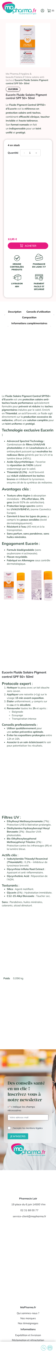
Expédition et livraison (28, 1335)
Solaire (19, 77)
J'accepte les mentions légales (28, 1128)
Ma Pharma (12, 73)
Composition (29, 317)
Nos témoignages (28, 1323)
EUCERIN (13, 89)
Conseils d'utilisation (38, 311)
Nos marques (28, 1318)
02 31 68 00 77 (29, 1210)
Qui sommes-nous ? (28, 1313)
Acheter (30, 245)
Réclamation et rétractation (28, 1340)
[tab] (15, 312)
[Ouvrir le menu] (5, 1347)
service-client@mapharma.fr (29, 1216)
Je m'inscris (18, 1136)
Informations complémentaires (29, 323)
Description (14, 311)
